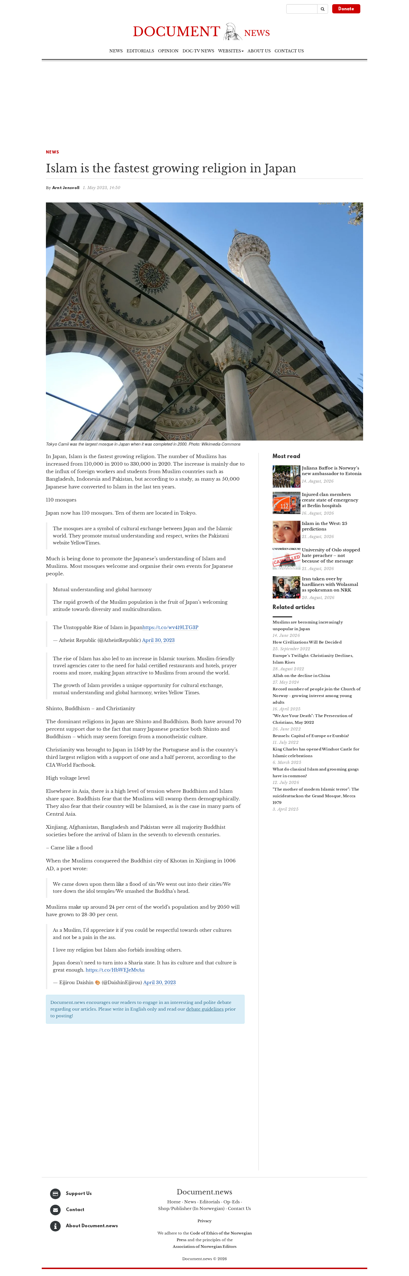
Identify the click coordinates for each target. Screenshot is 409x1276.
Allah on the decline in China (301, 675)
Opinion (168, 50)
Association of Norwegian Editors (204, 1247)
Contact (75, 1210)
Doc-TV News (198, 50)
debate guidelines (205, 1009)
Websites (229, 50)
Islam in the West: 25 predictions (324, 526)
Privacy (204, 1221)
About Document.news (92, 1226)
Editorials (140, 50)
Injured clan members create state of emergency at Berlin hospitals (330, 500)
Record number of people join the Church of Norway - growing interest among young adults (317, 696)
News (116, 50)
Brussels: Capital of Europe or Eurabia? (311, 736)
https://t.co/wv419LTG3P (170, 627)
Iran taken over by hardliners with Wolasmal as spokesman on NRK (330, 584)
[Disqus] (145, 1099)
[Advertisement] (204, 103)
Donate (346, 9)
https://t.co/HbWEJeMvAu (115, 970)
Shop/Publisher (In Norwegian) (191, 1208)
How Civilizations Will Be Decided (307, 642)
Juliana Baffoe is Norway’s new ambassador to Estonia (332, 470)
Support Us (79, 1193)
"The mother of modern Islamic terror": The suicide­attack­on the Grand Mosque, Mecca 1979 (316, 796)
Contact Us (239, 1208)
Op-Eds (231, 1201)
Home (174, 1201)
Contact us (289, 50)
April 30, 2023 (158, 640)
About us (259, 50)
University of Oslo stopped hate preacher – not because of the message (331, 555)
